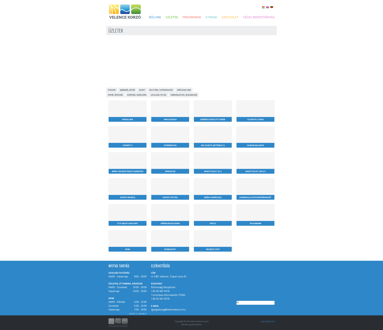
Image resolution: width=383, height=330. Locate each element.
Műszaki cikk (184, 90)
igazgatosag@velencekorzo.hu (168, 309)
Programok (192, 17)
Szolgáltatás (158, 94)
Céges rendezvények (259, 17)
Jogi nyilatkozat (268, 321)
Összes (112, 90)
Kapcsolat (230, 17)
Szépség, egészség (136, 94)
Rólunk (155, 17)
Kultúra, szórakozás (161, 90)
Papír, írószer (115, 94)
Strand (211, 17)
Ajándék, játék (127, 90)
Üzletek (171, 17)
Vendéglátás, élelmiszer (184, 94)
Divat (142, 90)
